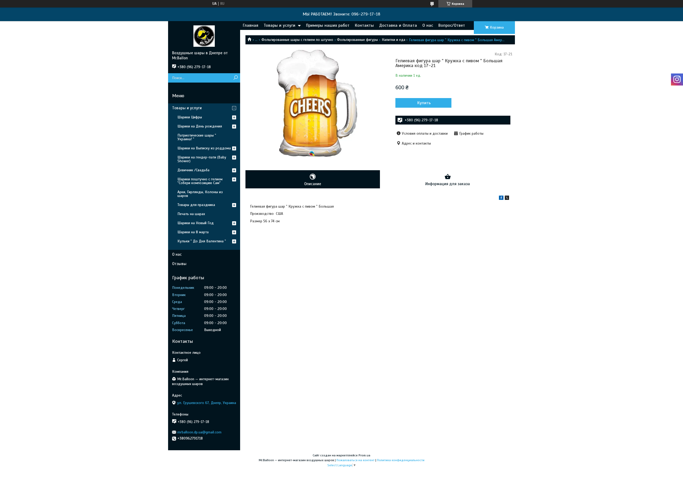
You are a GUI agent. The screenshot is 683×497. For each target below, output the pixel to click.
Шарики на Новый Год (195, 223)
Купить (424, 103)
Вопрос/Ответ (451, 25)
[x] (507, 198)
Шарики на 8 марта (193, 232)
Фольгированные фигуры (357, 39)
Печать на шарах (191, 214)
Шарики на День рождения (199, 126)
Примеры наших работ (328, 25)
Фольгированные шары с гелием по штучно (297, 39)
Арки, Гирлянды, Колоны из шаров (200, 194)
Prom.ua (364, 455)
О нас (427, 25)
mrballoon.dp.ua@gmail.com (199, 432)
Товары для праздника (196, 205)
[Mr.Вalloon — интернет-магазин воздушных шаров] (204, 35)
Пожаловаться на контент (355, 460)
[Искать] (235, 78)
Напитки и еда (393, 39)
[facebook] (501, 198)
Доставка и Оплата (398, 25)
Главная (250, 25)
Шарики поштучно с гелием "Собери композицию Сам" (200, 181)
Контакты (364, 25)
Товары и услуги (279, 25)
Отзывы (179, 263)
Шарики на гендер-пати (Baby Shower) (201, 159)
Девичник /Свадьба (193, 170)
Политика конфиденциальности (400, 460)
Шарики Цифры (189, 117)
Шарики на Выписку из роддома (204, 148)
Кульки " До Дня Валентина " (201, 241)
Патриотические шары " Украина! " (196, 137)
